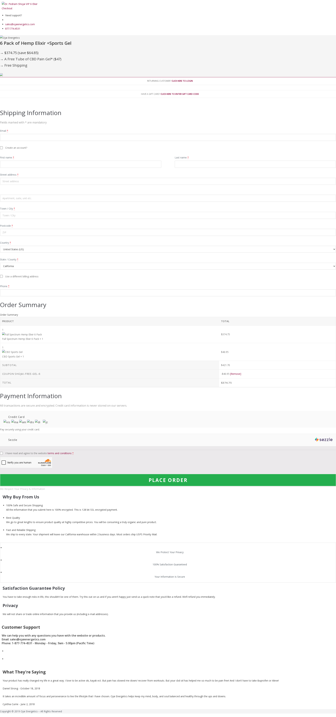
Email (4, 130)
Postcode (6, 225)
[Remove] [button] (235, 373)
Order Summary (9, 314)
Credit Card (15, 417)
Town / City (7, 208)
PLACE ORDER (168, 480)
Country (5, 242)
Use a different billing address (22, 276)
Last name (182, 157)
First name (7, 157)
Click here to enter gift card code (180, 94)
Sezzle (12, 440)
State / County (9, 259)
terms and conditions (60, 453)
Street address (9, 174)
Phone (4, 286)
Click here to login (182, 80)
